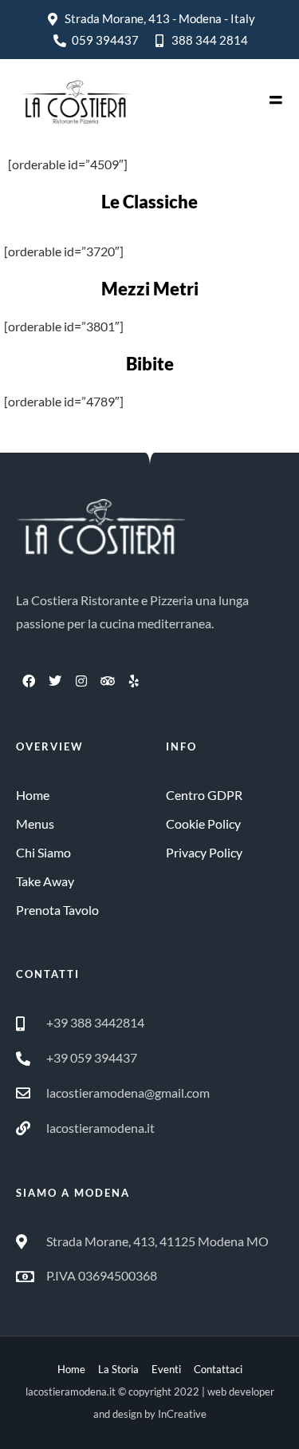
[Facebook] (28, 681)
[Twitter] (55, 681)
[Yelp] (134, 681)
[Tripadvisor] (107, 681)
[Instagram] (81, 681)
